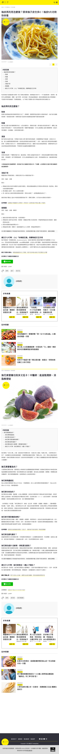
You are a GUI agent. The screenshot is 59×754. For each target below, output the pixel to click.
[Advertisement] (29, 713)
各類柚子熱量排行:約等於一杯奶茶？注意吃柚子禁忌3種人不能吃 (26, 203)
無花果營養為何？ (9, 432)
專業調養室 (7, 370)
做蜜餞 (7, 86)
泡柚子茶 (7, 84)
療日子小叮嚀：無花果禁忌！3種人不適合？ (18, 446)
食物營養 (13, 370)
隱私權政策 (26, 739)
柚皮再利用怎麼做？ (10, 72)
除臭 (6, 74)
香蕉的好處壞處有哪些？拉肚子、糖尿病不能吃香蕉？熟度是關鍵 (26, 529)
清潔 (6, 79)
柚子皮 (18, 271)
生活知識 (13, 7)
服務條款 (20, 739)
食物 (7, 271)
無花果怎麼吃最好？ (11, 442)
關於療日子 (14, 739)
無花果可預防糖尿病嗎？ (12, 439)
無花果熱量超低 (9, 435)
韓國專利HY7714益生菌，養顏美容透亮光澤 (9, 310)
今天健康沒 (7, 7)
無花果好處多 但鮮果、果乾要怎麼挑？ (16, 444)
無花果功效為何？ (10, 437)
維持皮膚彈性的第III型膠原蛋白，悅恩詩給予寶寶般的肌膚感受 (22, 312)
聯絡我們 (33, 739)
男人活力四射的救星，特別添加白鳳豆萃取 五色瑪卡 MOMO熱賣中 (36, 639)
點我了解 (12, 317)
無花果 (13, 598)
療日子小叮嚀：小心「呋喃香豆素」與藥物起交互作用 (20, 88)
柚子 (12, 271)
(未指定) (11, 61)
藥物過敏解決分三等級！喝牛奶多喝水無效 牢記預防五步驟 (30, 252)
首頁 (2, 7)
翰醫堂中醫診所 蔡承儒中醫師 (16, 590)
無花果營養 (20, 598)
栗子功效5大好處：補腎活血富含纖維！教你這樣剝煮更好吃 (28, 575)
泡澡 (6, 81)
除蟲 (6, 77)
